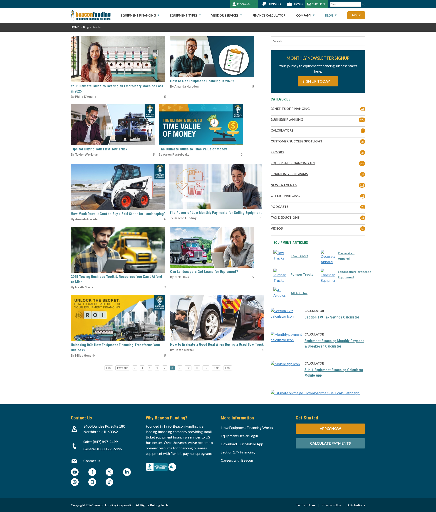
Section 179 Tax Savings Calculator (332, 317)
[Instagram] (75, 482)
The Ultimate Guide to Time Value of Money (193, 149)
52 (362, 228)
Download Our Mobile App (242, 444)
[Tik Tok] (109, 482)
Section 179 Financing (238, 452)
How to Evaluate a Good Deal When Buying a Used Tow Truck (217, 344)
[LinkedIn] (127, 472)
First (108, 368)
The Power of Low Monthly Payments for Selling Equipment (215, 213)
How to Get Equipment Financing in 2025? (202, 81)
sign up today (316, 81)
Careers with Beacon (237, 460)
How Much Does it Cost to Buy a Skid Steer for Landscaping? (118, 214)
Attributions (356, 505)
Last (227, 368)
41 (362, 109)
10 (188, 368)
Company (303, 15)
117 (362, 185)
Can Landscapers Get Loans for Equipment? (204, 271)
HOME (75, 27)
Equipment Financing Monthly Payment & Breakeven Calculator (334, 343)
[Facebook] (92, 472)
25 (362, 207)
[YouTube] (75, 472)
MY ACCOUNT (245, 3)
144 (362, 163)
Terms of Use (305, 505)
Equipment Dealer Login (239, 436)
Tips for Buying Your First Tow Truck (99, 149)
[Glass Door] (92, 482)
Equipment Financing (138, 15)
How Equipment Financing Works (247, 427)
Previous (122, 368)
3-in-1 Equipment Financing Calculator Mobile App (334, 372)
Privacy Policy (331, 505)
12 (206, 368)
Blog (329, 15)
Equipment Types (183, 15)
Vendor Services (224, 15)
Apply (356, 15)
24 (362, 141)
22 (362, 174)
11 (197, 368)
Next (216, 368)
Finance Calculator (269, 15)
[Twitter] (109, 472)
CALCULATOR (314, 311)
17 (362, 196)
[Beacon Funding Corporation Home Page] (91, 15)
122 (362, 119)
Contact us (91, 460)
